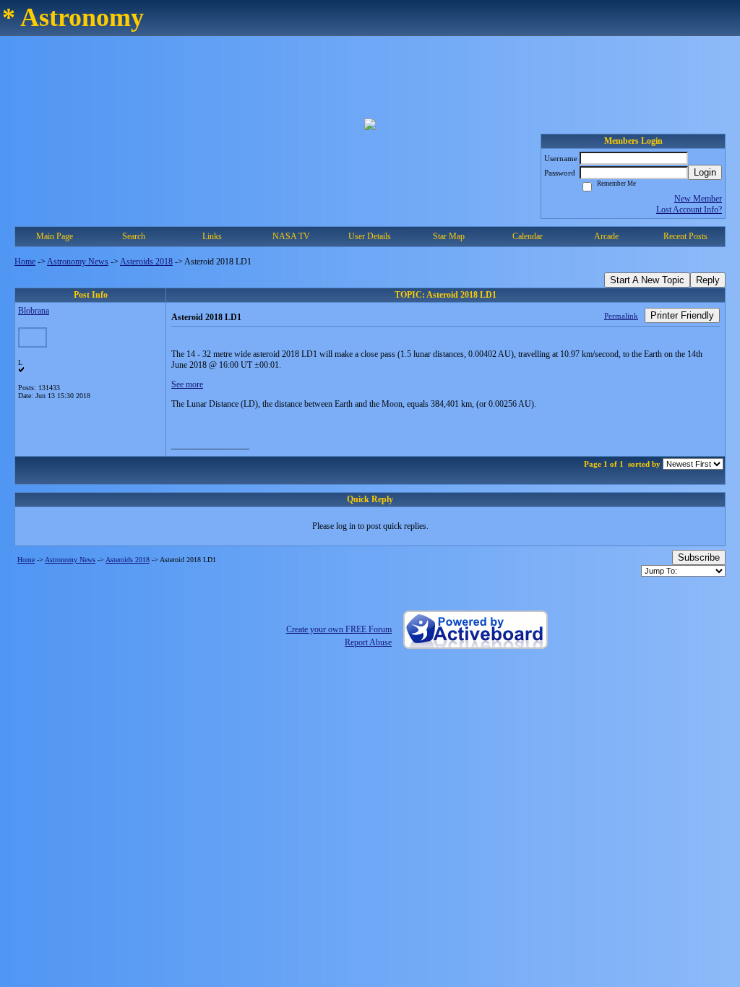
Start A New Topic (647, 280)
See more (187, 384)
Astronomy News (77, 262)
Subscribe (699, 557)
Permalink (621, 315)
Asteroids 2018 (146, 262)
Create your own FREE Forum (339, 629)
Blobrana (33, 311)
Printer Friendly (682, 315)
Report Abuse (368, 642)
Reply (708, 280)
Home (24, 262)
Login (705, 172)
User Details (369, 236)
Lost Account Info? (689, 209)
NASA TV (291, 236)
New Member (698, 199)
